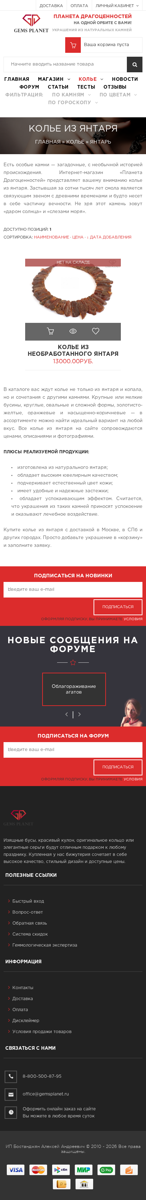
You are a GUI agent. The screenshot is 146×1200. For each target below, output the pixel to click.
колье (88, 80)
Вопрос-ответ (27, 912)
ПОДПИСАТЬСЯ (118, 607)
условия (133, 619)
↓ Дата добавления (109, 237)
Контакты (22, 988)
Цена (78, 237)
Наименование (51, 237)
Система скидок (30, 934)
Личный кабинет (115, 6)
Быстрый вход (28, 901)
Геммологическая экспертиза (44, 945)
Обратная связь (29, 923)
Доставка (51, 6)
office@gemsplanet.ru (46, 1094)
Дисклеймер (25, 1021)
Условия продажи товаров (42, 1032)
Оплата (79, 6)
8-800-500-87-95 (42, 1076)
